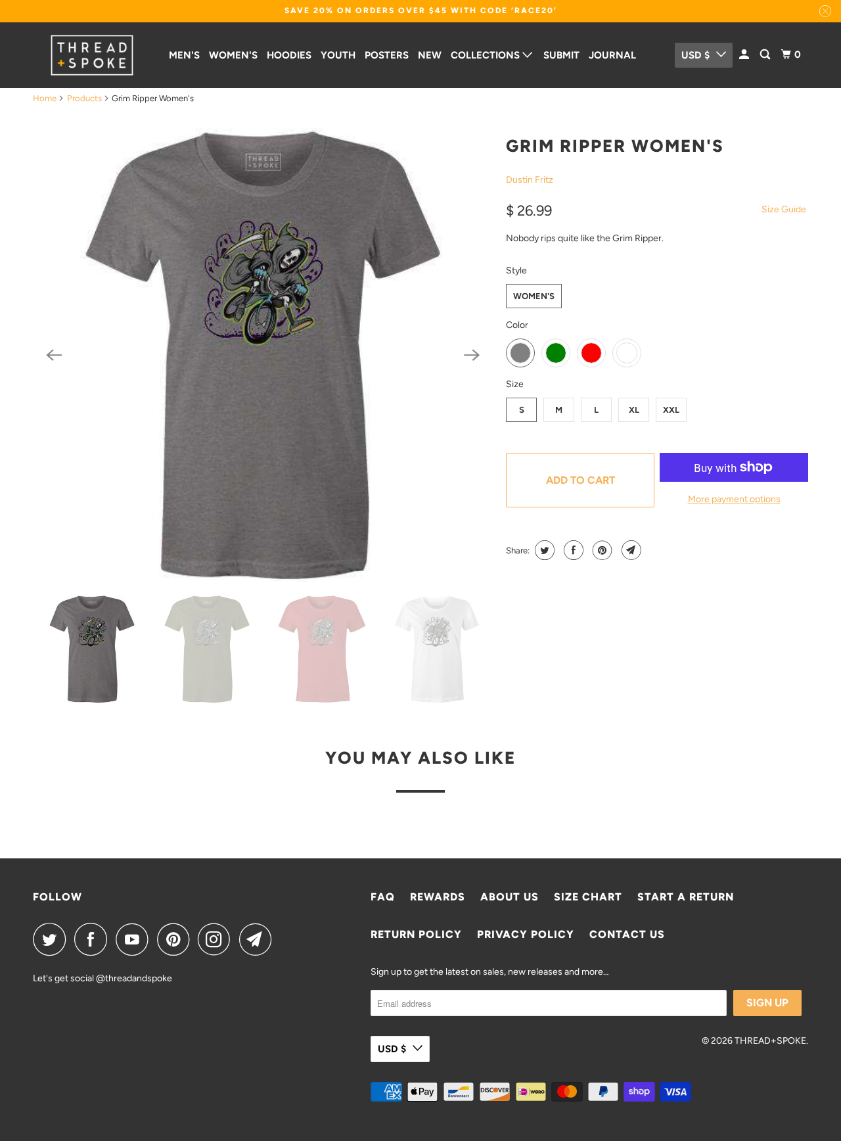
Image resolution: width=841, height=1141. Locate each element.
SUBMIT (561, 55)
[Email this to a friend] (629, 550)
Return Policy (416, 934)
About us (509, 897)
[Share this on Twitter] (543, 550)
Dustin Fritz (529, 179)
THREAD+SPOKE (770, 1040)
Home (45, 98)
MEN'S (184, 55)
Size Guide (783, 209)
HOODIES (289, 55)
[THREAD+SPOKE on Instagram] (217, 939)
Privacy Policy (525, 934)
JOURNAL (612, 55)
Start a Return (685, 897)
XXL (671, 410)
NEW (430, 55)
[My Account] (745, 55)
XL (634, 410)
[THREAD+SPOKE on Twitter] (52, 939)
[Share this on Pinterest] (600, 550)
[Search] (766, 55)
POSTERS (387, 55)
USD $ (695, 55)
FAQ (383, 897)
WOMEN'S (233, 55)
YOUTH (338, 55)
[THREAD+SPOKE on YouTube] (135, 939)
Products (84, 98)
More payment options (734, 499)
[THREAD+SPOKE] (92, 55)
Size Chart (588, 897)
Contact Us (627, 934)
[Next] (471, 354)
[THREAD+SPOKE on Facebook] (94, 939)
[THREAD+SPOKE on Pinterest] (176, 939)
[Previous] (53, 354)
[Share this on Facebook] (571, 550)
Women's (534, 296)
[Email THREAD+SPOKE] (259, 939)
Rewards (437, 897)
